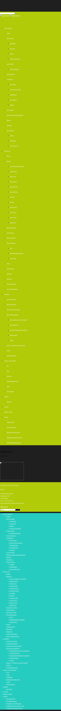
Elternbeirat (9, 273)
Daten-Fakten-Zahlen (11, 227)
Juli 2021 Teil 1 (13, 212)
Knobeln (8, 350)
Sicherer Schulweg (10, 74)
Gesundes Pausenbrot (14, 69)
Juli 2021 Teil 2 (13, 217)
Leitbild (8, 33)
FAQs (7, 366)
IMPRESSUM (4, 507)
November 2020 (13, 207)
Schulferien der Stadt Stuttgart (13, 432)
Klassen (8, 263)
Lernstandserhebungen (11, 355)
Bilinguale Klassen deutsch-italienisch (14, 115)
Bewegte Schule (10, 38)
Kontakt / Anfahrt (8, 412)
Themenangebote (10, 391)
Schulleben (6, 294)
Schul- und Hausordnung (12, 289)
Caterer (8, 386)
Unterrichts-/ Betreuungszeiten (13, 309)
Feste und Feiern (10, 130)
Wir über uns (7, 151)
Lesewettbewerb (13, 99)
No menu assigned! (8, 447)
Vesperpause (12, 48)
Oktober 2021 (13, 222)
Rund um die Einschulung (12, 314)
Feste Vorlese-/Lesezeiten (15, 89)
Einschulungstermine (11, 427)
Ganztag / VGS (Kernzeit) (10, 360)
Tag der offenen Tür (14, 146)
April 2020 (12, 197)
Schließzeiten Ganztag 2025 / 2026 (14, 437)
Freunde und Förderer (11, 284)
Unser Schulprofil (8, 28)
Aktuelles (6, 396)
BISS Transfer (13, 84)
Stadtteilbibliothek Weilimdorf (16, 253)
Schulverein (9, 279)
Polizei (11, 248)
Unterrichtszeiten (10, 233)
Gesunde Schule (10, 64)
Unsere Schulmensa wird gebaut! (17, 166)
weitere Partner (13, 258)
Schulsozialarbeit (10, 268)
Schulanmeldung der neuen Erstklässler (18, 320)
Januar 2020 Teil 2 (14, 192)
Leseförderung (9, 79)
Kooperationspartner (10, 243)
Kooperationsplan (13, 335)
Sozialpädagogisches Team (12, 381)
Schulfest (12, 135)
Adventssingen (13, 140)
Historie (8, 156)
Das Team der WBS (10, 238)
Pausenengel (9, 125)
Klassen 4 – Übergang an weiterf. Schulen (15, 345)
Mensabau (8, 161)
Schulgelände (12, 43)
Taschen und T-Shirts (11, 299)
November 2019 (13, 181)
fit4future (12, 53)
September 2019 (13, 171)
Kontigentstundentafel (11, 304)
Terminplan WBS (10, 422)
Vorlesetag (12, 105)
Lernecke (6, 407)
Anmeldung (9, 376)
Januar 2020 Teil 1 (14, 186)
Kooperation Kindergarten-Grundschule (18, 330)
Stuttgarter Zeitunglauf (15, 59)
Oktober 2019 (13, 176)
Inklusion (8, 120)
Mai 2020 (12, 202)
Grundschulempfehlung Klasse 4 (13, 442)
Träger (7, 371)
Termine (11, 340)
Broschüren (8, 401)
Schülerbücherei (13, 94)
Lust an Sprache (10, 110)
